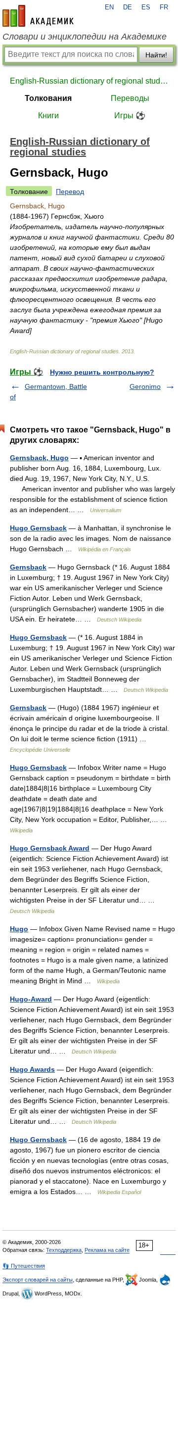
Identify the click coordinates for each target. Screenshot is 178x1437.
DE (127, 7)
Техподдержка (64, 1250)
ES (145, 7)
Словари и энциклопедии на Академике (84, 37)
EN (109, 7)
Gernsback (28, 567)
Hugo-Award (31, 999)
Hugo (19, 929)
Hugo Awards (32, 1069)
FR (164, 7)
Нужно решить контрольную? (102, 372)
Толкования (48, 98)
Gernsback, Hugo (39, 458)
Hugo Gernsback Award (49, 848)
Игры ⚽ (129, 115)
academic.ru (38, 16)
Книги (48, 115)
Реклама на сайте (107, 1250)
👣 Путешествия (23, 1266)
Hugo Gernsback (38, 528)
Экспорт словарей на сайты (37, 1280)
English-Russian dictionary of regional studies (89, 81)
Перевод (70, 191)
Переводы (130, 98)
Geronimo (145, 386)
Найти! (156, 55)
